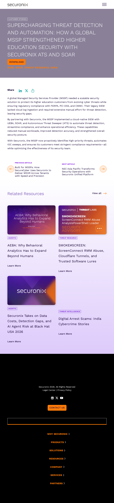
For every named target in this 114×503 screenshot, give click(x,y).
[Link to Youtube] (61, 398)
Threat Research (68, 238)
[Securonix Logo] (17, 4)
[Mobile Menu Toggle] (104, 4)
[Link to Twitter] (56, 398)
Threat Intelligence (69, 311)
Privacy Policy (64, 390)
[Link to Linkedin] (52, 398)
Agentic (12, 238)
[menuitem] (58, 434)
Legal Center (49, 390)
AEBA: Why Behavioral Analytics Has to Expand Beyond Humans (26, 250)
